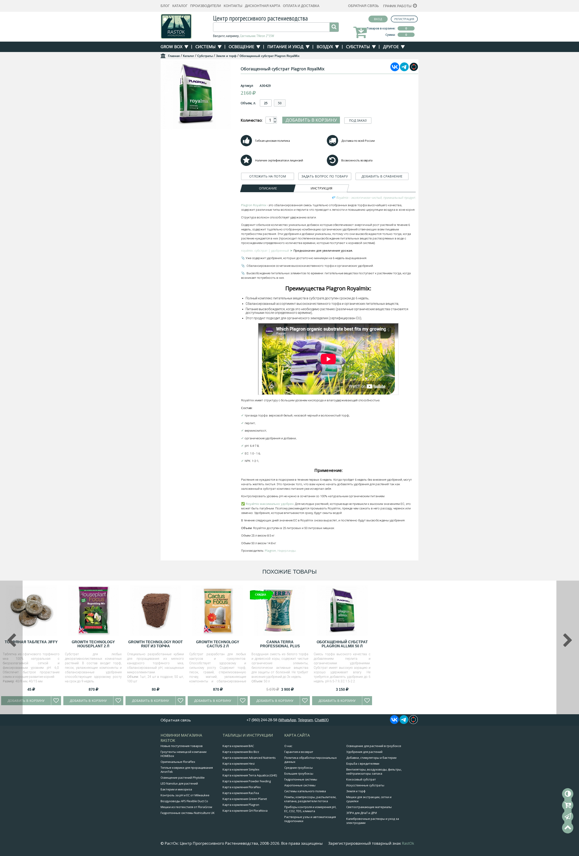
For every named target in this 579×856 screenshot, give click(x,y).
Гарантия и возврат (298, 752)
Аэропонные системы (300, 785)
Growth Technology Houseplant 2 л (93, 644)
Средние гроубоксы (298, 768)
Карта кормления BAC (238, 746)
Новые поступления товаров (182, 746)
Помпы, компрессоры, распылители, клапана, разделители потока (310, 799)
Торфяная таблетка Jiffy (31, 642)
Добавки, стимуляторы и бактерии (371, 758)
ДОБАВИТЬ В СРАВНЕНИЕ (381, 176)
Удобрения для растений (364, 752)
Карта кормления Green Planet (245, 799)
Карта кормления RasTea (241, 793)
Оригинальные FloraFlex (178, 762)
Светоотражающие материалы (369, 807)
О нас (288, 746)
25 (266, 103)
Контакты (233, 6)
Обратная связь (363, 6)
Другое (391, 46)
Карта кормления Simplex (241, 769)
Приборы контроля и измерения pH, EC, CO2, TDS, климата (310, 809)
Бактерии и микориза (176, 789)
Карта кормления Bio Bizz (241, 752)
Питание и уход (285, 46)
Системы (205, 46)
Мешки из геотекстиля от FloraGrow (186, 807)
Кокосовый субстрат (361, 779)
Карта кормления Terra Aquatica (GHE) (250, 775)
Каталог (179, 6)
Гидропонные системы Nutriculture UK (188, 813)
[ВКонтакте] (394, 69)
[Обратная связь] (567, 816)
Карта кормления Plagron (241, 805)
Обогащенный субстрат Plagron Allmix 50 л (342, 644)
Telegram (305, 720)
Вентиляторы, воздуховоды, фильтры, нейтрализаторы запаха (374, 771)
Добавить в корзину (311, 120)
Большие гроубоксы (298, 773)
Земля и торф (226, 56)
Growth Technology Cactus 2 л (217, 644)
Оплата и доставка (301, 6)
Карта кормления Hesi (239, 763)
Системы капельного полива (305, 791)
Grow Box (171, 46)
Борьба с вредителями (362, 763)
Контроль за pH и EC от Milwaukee (185, 795)
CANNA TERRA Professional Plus (280, 644)
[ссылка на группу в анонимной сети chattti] (413, 69)
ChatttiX (321, 720)
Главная (174, 56)
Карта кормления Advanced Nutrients (249, 758)
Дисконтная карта (262, 6)
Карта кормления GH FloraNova (245, 811)
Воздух (325, 46)
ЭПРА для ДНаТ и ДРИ (361, 813)
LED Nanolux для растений (179, 783)
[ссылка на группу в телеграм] (404, 69)
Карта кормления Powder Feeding (247, 781)
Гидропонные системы (300, 779)
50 (280, 103)
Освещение (241, 46)
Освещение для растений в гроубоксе (373, 746)
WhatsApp (287, 720)
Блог (165, 6)
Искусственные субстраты (365, 785)
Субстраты (358, 46)
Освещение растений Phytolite (183, 778)
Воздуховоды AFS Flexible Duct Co (184, 801)
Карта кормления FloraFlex (242, 787)
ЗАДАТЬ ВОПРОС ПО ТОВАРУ (324, 176)
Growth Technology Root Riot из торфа (155, 644)
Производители (205, 6)
